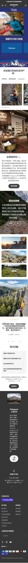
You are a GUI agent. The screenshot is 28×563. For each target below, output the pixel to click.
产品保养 (4, 526)
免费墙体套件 (12, 79)
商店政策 (18, 508)
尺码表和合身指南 (6, 523)
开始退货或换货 (6, 514)
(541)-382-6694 (14, 478)
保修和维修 (5, 520)
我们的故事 (14, 186)
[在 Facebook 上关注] (3, 542)
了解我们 (14, 459)
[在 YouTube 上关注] (10, 542)
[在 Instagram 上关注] (7, 542)
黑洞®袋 (4, 79)
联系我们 (14, 386)
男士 (18, 223)
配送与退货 (5, 517)
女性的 (11, 223)
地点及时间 (5, 511)
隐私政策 (18, 511)
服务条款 (18, 514)
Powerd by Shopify (18, 558)
